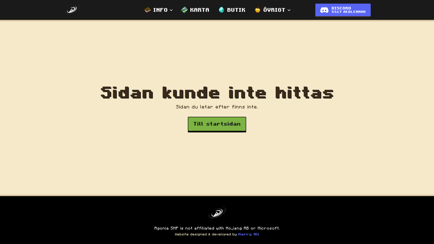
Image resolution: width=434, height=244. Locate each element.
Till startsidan (217, 124)
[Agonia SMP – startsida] (71, 10)
